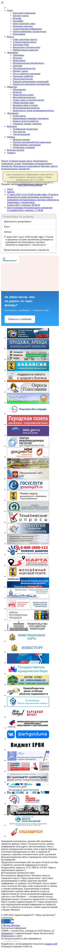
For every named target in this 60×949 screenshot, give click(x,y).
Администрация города (24, 42)
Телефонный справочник (25, 129)
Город (10, 10)
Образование (19, 89)
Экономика (12, 52)
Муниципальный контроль (26, 108)
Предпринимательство (24, 68)
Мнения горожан (21, 139)
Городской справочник (24, 13)
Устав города (19, 116)
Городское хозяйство (23, 76)
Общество (12, 87)
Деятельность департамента (26, 166)
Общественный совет (23, 102)
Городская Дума (21, 44)
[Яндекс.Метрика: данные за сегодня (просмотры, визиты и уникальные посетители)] (10, 925)
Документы (12, 113)
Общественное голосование (27, 144)
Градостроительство (23, 79)
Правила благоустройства (25, 121)
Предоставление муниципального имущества (29, 208)
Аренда (10, 192)
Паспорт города (21, 15)
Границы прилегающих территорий (30, 81)
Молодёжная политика (24, 97)
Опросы (11, 137)
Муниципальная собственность (28, 63)
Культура (17, 92)
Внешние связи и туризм (25, 105)
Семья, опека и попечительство (28, 100)
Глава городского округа (25, 39)
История (17, 18)
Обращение (7, 933)
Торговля (17, 65)
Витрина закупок (15, 150)
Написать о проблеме (20, 319)
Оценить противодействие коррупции (32, 142)
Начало (4, 161)
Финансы (17, 58)
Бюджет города (20, 71)
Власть (10, 36)
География (18, 21)
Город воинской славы (24, 23)
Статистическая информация (27, 29)
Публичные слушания (24, 147)
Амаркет (11, 152)
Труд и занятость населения (26, 73)
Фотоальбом (19, 34)
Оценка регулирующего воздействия (31, 84)
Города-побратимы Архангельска (29, 31)
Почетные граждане (23, 26)
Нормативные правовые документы (31, 118)
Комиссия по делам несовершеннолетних (33, 110)
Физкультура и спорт (23, 94)
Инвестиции (19, 60)
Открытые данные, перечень (27, 123)
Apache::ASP (51, 944)
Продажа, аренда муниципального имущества (29, 167)
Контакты (12, 126)
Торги (10, 189)
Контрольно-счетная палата (26, 47)
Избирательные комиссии (25, 50)
